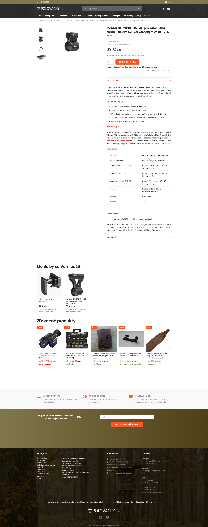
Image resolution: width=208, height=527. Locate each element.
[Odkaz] (163, 8)
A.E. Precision (42, 458)
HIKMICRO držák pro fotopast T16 (46, 300)
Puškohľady (66, 468)
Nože (39, 478)
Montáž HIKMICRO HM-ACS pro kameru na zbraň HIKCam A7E (76, 301)
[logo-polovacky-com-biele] (50, 8)
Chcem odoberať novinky (127, 424)
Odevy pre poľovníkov (70, 461)
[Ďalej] (169, 347)
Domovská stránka (44, 20)
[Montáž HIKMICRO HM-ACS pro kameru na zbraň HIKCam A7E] (76, 284)
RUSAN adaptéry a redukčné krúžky (75, 472)
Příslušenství (59, 20)
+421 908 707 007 (148, 487)
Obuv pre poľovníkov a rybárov (74, 459)
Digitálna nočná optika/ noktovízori (46, 466)
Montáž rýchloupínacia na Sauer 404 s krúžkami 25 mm (130, 356)
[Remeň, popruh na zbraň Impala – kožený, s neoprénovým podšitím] (158, 339)
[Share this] (153, 70)
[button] (55, 16)
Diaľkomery (41, 463)
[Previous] (39, 347)
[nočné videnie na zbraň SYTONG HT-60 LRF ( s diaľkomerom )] (49, 339)
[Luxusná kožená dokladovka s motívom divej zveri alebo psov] (104, 339)
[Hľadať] (139, 8)
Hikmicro (116, 41)
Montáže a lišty (43, 474)
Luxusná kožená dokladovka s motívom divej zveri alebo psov (104, 356)
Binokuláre (41, 460)
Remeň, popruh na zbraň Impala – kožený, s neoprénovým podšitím (157, 356)
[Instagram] (169, 2)
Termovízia (66, 475)
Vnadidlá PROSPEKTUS (70, 477)
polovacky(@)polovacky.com (153, 492)
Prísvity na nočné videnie (71, 466)
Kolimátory (41, 471)
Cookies (118, 526)
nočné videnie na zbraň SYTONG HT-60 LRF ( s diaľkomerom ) (48, 356)
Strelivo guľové (42, 476)
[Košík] (168, 8)
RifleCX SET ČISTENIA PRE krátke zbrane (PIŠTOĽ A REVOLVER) (75, 356)
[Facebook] (166, 2)
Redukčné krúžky (68, 470)
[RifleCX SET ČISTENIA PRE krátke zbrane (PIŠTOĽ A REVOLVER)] (76, 339)
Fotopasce (41, 469)
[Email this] (147, 70)
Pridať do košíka (127, 62)
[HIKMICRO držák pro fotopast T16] (49, 284)
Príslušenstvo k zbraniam (71, 463)
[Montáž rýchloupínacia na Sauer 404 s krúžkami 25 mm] (131, 339)
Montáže (70, 20)
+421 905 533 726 (148, 490)
